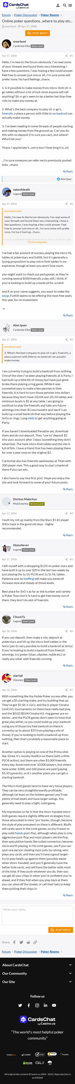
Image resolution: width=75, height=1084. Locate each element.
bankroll (61, 113)
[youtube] (54, 1005)
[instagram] (37, 1005)
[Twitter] (20, 1005)
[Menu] (70, 5)
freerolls (7, 113)
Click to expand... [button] (38, 242)
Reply (69, 171)
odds (31, 418)
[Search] (64, 6)
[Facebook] (28, 1005)
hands (19, 833)
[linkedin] (45, 1005)
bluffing (29, 578)
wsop (5, 295)
